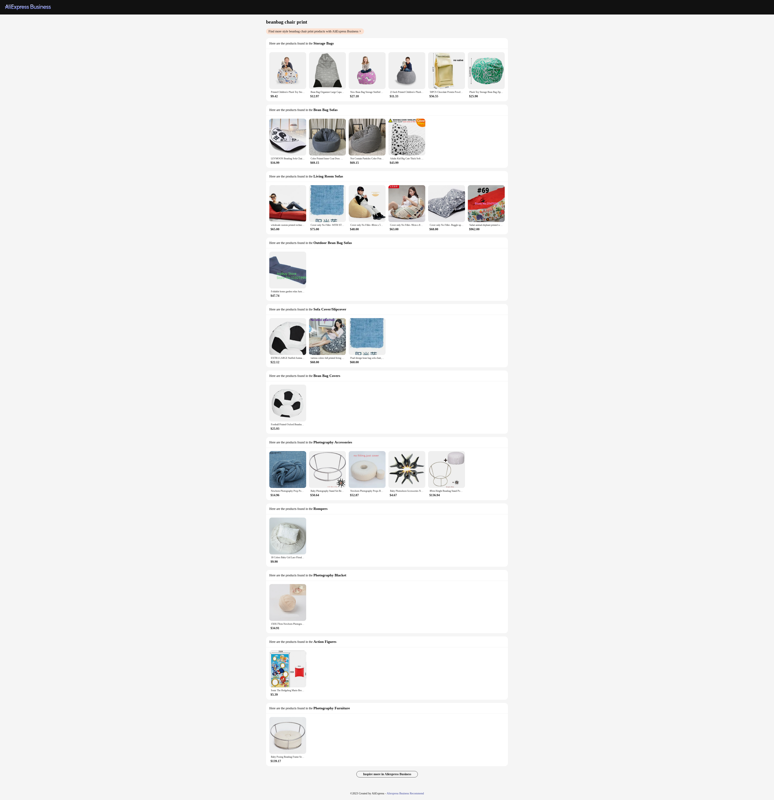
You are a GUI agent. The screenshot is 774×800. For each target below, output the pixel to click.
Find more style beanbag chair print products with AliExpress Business (313, 31)
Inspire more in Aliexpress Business (387, 774)
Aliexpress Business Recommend (405, 793)
